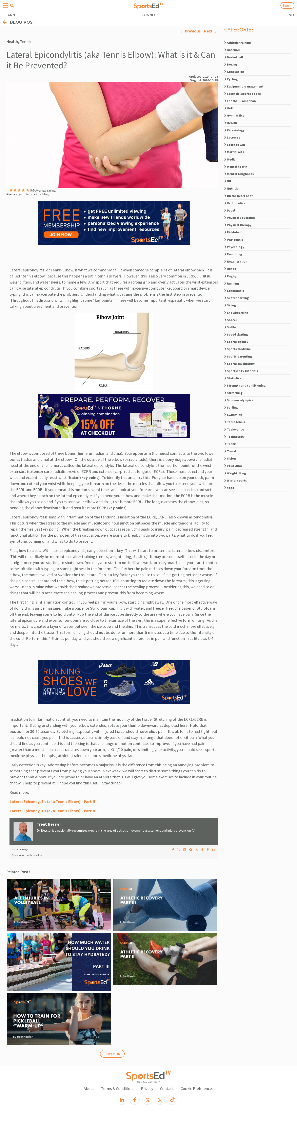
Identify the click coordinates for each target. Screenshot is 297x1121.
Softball (232, 327)
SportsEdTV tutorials (242, 371)
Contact (167, 1088)
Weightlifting (236, 473)
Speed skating (237, 334)
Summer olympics (239, 400)
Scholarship (235, 291)
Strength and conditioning (246, 385)
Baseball (233, 50)
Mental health (237, 167)
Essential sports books (243, 94)
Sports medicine (238, 349)
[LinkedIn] (122, 1100)
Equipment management (244, 86)
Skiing (231, 305)
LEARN (9, 15)
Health (231, 123)
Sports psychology (240, 364)
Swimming (234, 415)
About (89, 1088)
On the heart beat (239, 196)
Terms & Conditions (117, 1088)
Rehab (231, 269)
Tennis (231, 444)
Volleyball (234, 466)
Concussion (235, 72)
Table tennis (235, 422)
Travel (231, 451)
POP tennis (234, 240)
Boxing (231, 64)
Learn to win (235, 145)
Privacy (147, 1088)
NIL (229, 181)
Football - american (241, 101)
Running (232, 283)
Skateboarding (237, 298)
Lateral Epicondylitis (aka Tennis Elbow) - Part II (52, 801)
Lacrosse (233, 137)
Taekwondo (235, 429)
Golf (230, 108)
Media (231, 159)
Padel (230, 210)
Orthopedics (235, 203)
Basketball (234, 57)
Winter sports (236, 480)
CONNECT (150, 15)
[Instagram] (160, 1100)
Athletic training (238, 43)
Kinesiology (235, 130)
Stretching (234, 393)
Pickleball (234, 232)
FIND (289, 15)
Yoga (230, 488)
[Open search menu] (12, 6)
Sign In (287, 5)
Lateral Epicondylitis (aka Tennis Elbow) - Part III (53, 810)
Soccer (231, 320)
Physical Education (240, 218)
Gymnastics (235, 115)
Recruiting (234, 254)
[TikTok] (172, 1100)
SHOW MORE (112, 1053)
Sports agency (237, 342)
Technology (235, 437)
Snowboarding (237, 313)
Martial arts (235, 152)
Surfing (232, 407)
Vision (231, 458)
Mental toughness (240, 174)
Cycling (232, 79)
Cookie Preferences (197, 1088)
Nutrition (233, 188)
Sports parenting (239, 356)
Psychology (235, 247)
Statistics (233, 378)
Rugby (231, 276)
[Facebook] (134, 1100)
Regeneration (236, 261)
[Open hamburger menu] (5, 6)
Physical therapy (238, 225)
